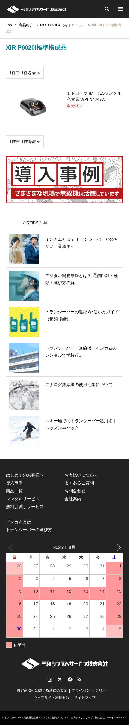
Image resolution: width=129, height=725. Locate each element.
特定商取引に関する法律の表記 (42, 690)
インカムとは (18, 521)
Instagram (50, 679)
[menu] (120, 9)
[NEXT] (117, 547)
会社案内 (72, 498)
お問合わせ (75, 491)
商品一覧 (14, 491)
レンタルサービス (23, 498)
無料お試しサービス (25, 506)
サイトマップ (85, 698)
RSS (79, 679)
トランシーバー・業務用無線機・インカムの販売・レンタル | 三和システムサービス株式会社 (54, 717)
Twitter (60, 679)
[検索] (107, 9)
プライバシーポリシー (90, 690)
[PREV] (11, 547)
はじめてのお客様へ (25, 475)
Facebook (70, 679)
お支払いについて (81, 475)
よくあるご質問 (79, 482)
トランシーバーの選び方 (29, 529)
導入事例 (14, 482)
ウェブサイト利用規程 (52, 698)
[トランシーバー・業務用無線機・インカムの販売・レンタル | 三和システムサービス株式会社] (36, 9)
